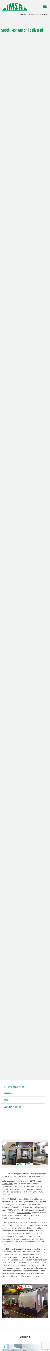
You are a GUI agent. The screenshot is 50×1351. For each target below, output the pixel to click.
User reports (9, 1094)
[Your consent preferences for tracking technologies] (4, 1346)
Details (7, 1100)
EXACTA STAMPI (24, 1212)
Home (22, 14)
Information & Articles (14, 1087)
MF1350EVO (38, 1192)
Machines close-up (12, 1107)
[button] (45, 6)
